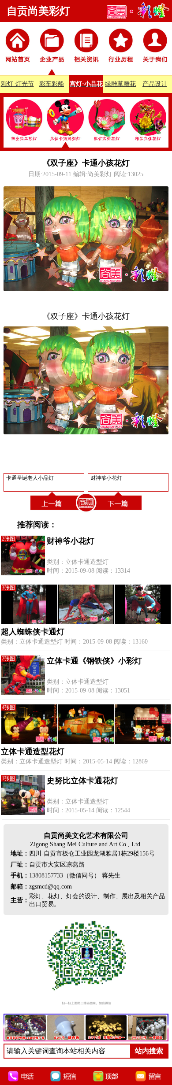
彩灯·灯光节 (17, 84)
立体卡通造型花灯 (32, 751)
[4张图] (86, 742)
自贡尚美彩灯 (38, 11)
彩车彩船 (51, 84)
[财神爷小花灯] (119, 511)
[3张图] (86, 622)
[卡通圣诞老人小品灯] (52, 511)
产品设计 (154, 84)
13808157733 (46, 875)
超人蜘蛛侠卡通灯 (32, 631)
